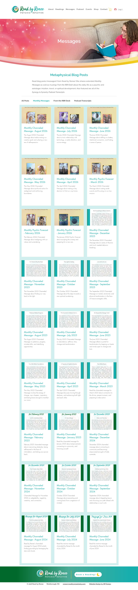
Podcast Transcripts (82, 101)
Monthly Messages (41, 101)
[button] (110, 9)
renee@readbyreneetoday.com (74, 584)
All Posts (25, 101)
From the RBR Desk (62, 101)
